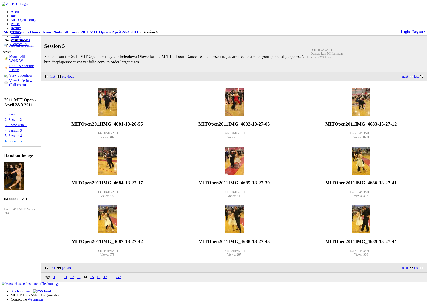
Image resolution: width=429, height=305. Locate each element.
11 (65, 277)
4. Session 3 (13, 130)
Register (418, 32)
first (52, 76)
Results (16, 28)
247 (118, 277)
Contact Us (19, 44)
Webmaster (35, 299)
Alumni (16, 32)
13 (78, 277)
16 (98, 277)
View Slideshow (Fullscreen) (20, 83)
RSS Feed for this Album (21, 68)
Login (405, 32)
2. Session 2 (13, 120)
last (416, 76)
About (15, 12)
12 (72, 277)
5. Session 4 (13, 136)
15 (92, 277)
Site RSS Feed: (22, 291)
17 (105, 277)
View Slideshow (20, 75)
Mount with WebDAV (17, 58)
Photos (15, 24)
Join (14, 16)
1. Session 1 (13, 114)
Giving (16, 36)
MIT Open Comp (23, 20)
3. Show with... (16, 125)
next (405, 76)
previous (68, 76)
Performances (20, 40)
